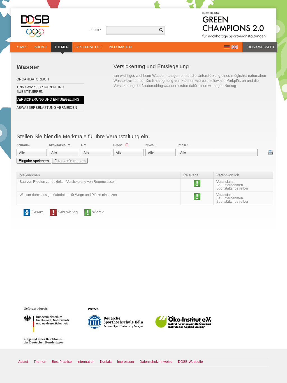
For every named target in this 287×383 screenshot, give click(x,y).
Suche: (95, 30)
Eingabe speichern (34, 161)
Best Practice (88, 47)
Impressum (125, 362)
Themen (61, 47)
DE (226, 47)
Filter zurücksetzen (69, 161)
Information (120, 47)
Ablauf (41, 47)
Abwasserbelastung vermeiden (47, 108)
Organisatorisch (33, 79)
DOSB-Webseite (261, 47)
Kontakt (106, 362)
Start (22, 47)
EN (234, 47)
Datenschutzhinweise (156, 362)
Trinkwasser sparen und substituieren (40, 89)
